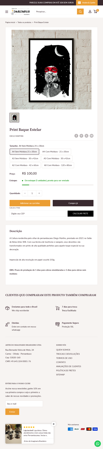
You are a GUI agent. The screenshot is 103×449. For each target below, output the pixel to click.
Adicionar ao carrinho (30, 203)
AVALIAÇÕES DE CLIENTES (68, 366)
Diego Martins (16, 136)
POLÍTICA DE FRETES (66, 370)
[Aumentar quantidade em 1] (39, 193)
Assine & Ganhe (88, 2)
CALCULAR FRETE (80, 213)
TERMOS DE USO (64, 358)
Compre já (73, 203)
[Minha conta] (90, 11)
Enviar (12, 412)
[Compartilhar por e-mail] (91, 136)
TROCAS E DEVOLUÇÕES (68, 354)
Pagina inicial (10, 22)
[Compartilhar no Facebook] (76, 136)
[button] (54, 424)
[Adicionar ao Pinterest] (81, 136)
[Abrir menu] (6, 12)
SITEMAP (60, 374)
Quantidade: (15, 193)
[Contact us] (97, 443)
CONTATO (61, 362)
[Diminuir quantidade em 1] (25, 193)
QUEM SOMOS (63, 350)
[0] (95, 11)
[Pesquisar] (80, 11)
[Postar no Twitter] (86, 136)
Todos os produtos (24, 22)
